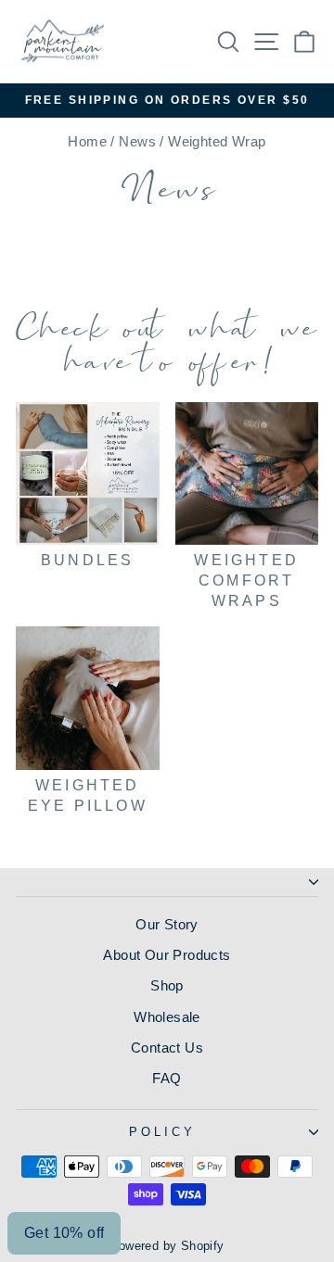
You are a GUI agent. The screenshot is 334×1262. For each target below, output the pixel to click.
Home (87, 141)
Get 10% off (64, 1233)
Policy (162, 1132)
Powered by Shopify (166, 1246)
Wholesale (167, 1017)
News (137, 141)
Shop (167, 985)
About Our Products (166, 955)
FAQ (166, 1078)
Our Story (167, 924)
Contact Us (167, 1047)
